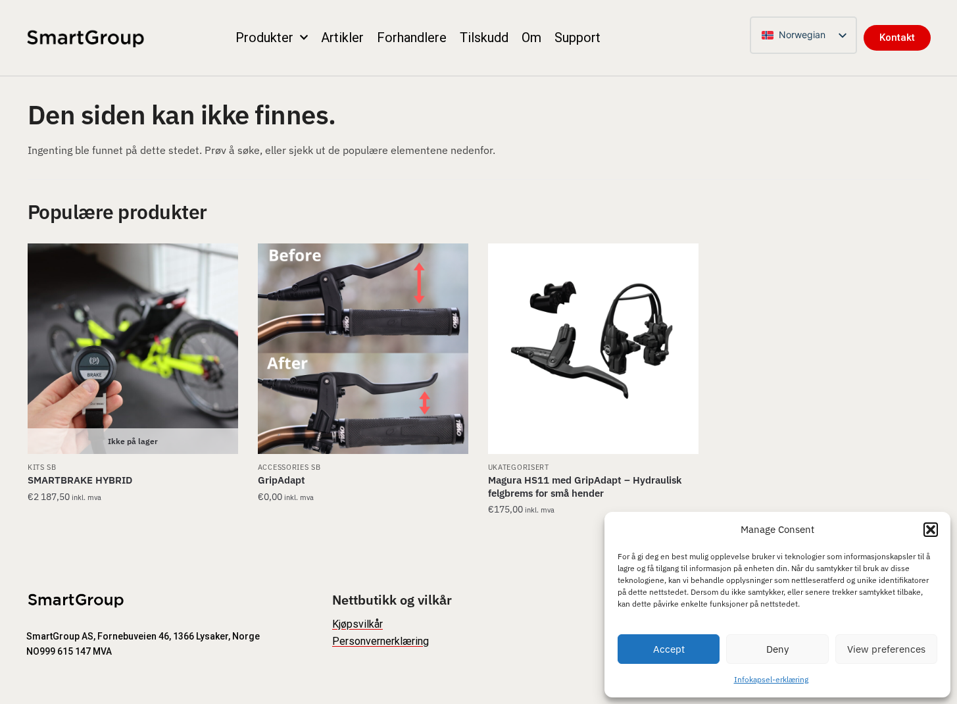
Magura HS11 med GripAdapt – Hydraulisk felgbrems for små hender (584, 486)
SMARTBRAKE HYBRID (80, 480)
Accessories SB (289, 467)
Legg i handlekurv (593, 535)
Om (531, 37)
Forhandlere (412, 37)
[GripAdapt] (363, 348)
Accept (669, 649)
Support (577, 37)
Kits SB (42, 467)
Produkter (264, 37)
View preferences (886, 649)
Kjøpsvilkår (357, 624)
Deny (777, 649)
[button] (930, 529)
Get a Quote (363, 535)
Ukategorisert (518, 467)
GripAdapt (281, 480)
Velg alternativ (132, 535)
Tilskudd (484, 37)
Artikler (342, 37)
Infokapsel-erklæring (771, 679)
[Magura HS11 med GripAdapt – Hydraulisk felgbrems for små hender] (593, 348)
